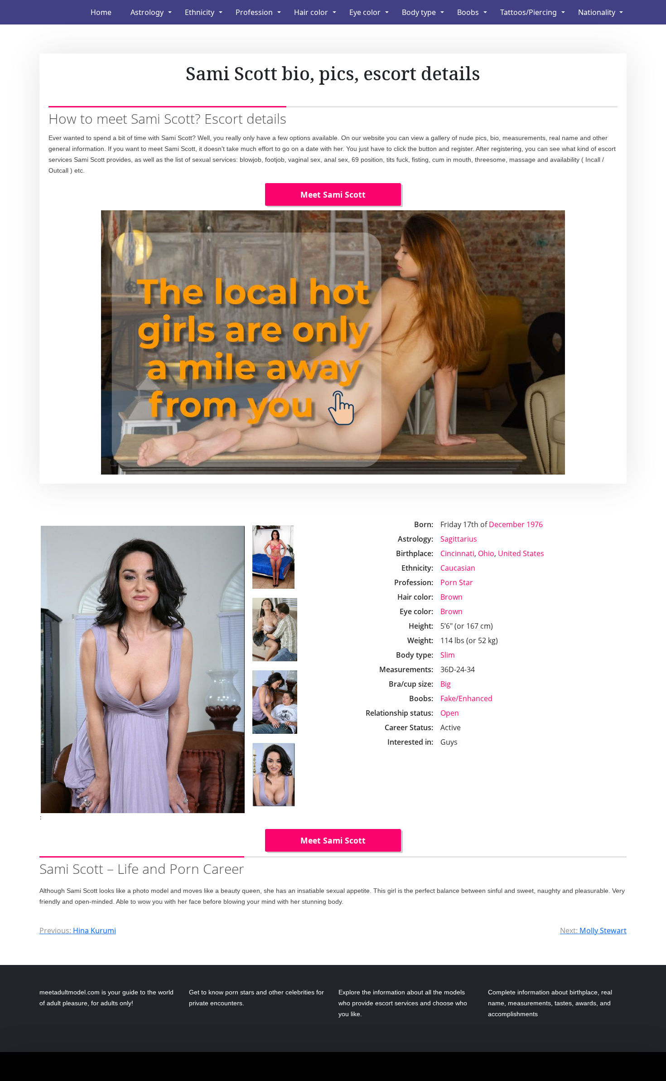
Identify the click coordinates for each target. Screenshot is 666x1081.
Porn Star (456, 582)
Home (101, 12)
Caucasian (457, 568)
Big (445, 684)
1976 (534, 524)
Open (449, 713)
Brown (451, 597)
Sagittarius (458, 539)
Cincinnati (457, 553)
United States (521, 553)
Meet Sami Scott (333, 194)
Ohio (486, 553)
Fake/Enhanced (466, 698)
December (507, 524)
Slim (447, 655)
